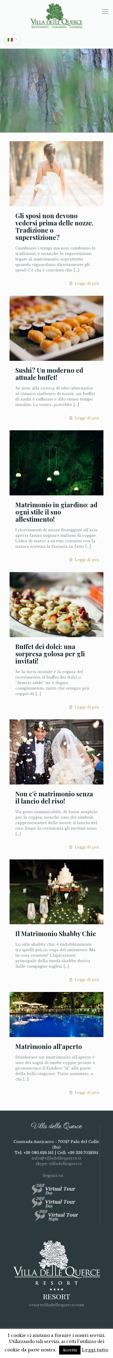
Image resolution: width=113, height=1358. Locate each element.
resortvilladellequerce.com (56, 1304)
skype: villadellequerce (58, 1163)
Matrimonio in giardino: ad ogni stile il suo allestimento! (56, 511)
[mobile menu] (105, 11)
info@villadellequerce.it (56, 1158)
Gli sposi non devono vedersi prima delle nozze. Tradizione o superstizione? (54, 226)
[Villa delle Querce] (56, 15)
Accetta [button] (70, 1350)
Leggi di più (87, 283)
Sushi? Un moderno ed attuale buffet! (49, 374)
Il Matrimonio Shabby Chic (55, 933)
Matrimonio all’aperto (48, 1046)
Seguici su (54, 1175)
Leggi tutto (95, 1350)
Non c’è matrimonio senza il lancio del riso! (54, 797)
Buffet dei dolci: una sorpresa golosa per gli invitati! (50, 653)
